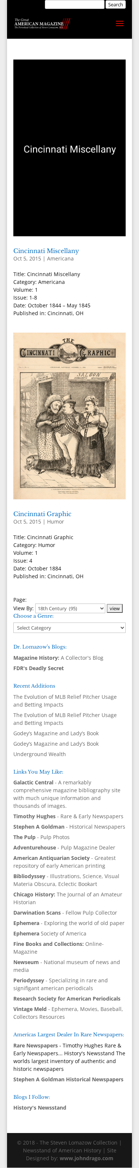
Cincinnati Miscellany (46, 251)
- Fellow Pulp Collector (65, 912)
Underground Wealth (39, 754)
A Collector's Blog (58, 657)
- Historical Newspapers (69, 826)
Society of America (49, 933)
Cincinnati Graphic (42, 514)
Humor (55, 521)
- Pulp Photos (41, 837)
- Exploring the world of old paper (69, 923)
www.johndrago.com (86, 1158)
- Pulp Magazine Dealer (64, 847)
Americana (60, 258)
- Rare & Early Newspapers (68, 816)
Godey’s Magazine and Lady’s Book (56, 733)
